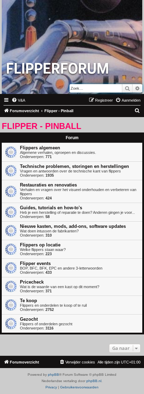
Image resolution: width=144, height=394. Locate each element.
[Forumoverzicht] (58, 68)
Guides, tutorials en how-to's (51, 207)
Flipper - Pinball (41, 126)
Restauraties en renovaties (48, 185)
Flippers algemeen (40, 147)
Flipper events (35, 263)
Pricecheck (32, 282)
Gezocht (29, 319)
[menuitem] (18, 100)
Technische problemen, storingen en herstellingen (74, 166)
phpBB (53, 374)
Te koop (28, 300)
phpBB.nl (93, 381)
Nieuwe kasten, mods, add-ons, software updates (73, 226)
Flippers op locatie (40, 244)
